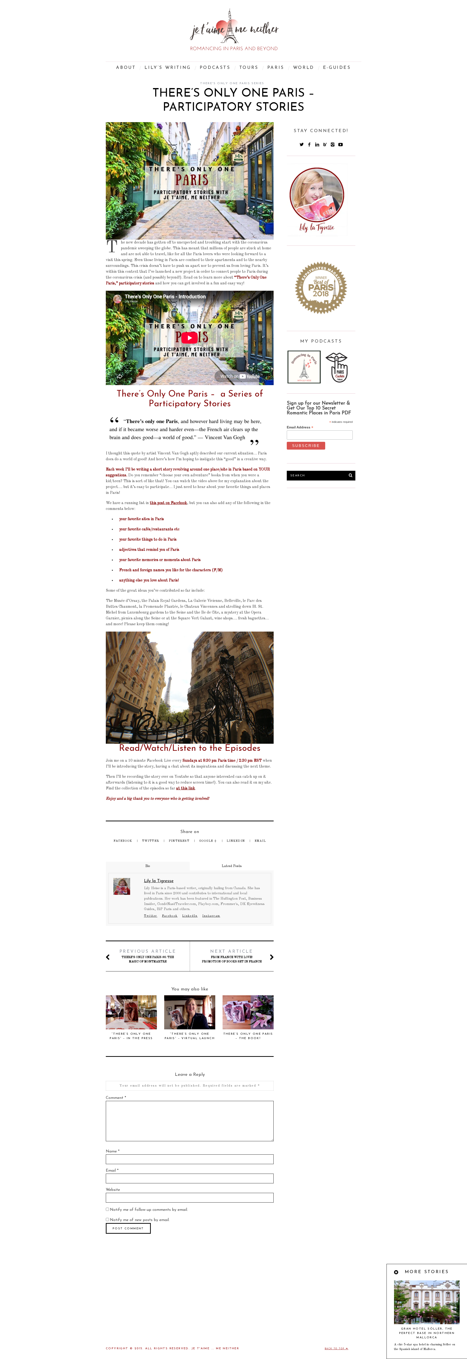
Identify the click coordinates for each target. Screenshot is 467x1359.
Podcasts (215, 68)
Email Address (300, 427)
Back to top (335, 1349)
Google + (208, 841)
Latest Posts (232, 866)
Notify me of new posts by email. (140, 1220)
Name (112, 1151)
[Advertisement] (323, 531)
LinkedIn (236, 841)
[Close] (396, 1272)
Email (260, 841)
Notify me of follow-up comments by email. (149, 1210)
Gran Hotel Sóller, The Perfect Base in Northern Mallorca (427, 1333)
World (303, 68)
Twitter (151, 841)
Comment (116, 1098)
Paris (275, 68)
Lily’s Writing (167, 68)
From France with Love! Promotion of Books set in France (232, 956)
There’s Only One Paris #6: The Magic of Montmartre (147, 956)
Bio (147, 866)
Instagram (211, 916)
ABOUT (126, 68)
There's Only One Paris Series (232, 83)
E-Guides (337, 68)
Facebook (123, 841)
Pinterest (179, 841)
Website (113, 1190)
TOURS (249, 68)
